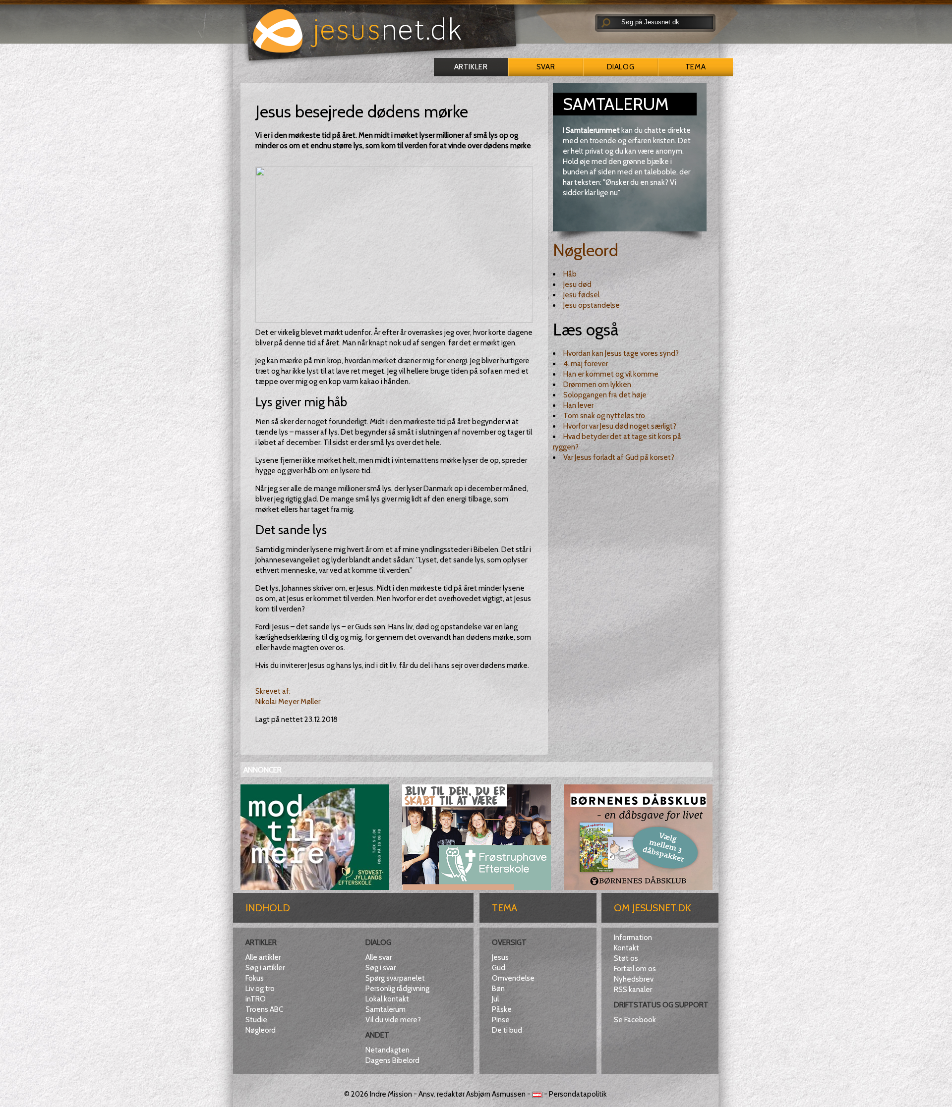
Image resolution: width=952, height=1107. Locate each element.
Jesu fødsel (581, 294)
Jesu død (577, 284)
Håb (570, 274)
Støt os (626, 958)
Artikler (470, 66)
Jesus (500, 957)
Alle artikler (263, 957)
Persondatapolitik (578, 1094)
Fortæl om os (635, 968)
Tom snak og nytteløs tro (604, 415)
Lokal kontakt (387, 999)
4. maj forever (585, 363)
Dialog (620, 66)
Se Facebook (635, 1019)
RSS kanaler (633, 989)
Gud (498, 967)
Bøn (498, 988)
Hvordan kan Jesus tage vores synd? (621, 353)
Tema (695, 66)
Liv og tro (260, 988)
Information (633, 937)
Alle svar (378, 957)
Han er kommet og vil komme (610, 374)
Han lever (578, 405)
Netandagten (387, 1050)
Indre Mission (391, 1094)
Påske (502, 1009)
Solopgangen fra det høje (605, 394)
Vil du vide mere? (393, 1019)
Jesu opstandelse (591, 305)
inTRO (255, 999)
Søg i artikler (265, 967)
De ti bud (507, 1030)
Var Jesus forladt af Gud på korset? (618, 457)
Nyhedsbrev (634, 979)
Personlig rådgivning (397, 988)
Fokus (254, 978)
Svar (545, 66)
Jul (495, 999)
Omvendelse (513, 978)
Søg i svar (380, 967)
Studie (256, 1019)
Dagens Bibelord (392, 1060)
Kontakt (626, 947)
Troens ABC (264, 1009)
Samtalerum (385, 1009)
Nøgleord (585, 250)
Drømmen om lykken (597, 384)
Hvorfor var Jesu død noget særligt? (619, 426)
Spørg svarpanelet (395, 978)
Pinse (501, 1019)
